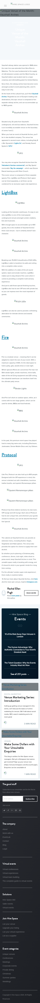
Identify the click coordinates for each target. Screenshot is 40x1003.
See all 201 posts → (20, 674)
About (5, 829)
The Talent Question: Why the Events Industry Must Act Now (20, 664)
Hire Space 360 (9, 900)
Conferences (8, 958)
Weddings (7, 982)
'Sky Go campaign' (16, 168)
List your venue (9, 924)
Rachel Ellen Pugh (13, 590)
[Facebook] (8, 810)
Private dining (8, 970)
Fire (5, 337)
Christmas (7, 974)
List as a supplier (9, 936)
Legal (5, 849)
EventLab (6, 837)
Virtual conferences (10, 869)
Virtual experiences (10, 873)
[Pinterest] (20, 810)
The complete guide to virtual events (17, 881)
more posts (15, 596)
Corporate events (10, 966)
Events (20, 25)
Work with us (8, 833)
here (36, 579)
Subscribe (30, 799)
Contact (6, 841)
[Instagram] (12, 810)
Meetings (6, 962)
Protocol (9, 455)
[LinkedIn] (16, 810)
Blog (4, 845)
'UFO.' (10, 146)
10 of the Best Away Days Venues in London (20, 635)
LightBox (10, 192)
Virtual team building (11, 877)
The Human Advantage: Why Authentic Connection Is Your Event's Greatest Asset (20, 649)
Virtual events (8, 908)
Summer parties (9, 978)
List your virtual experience (14, 932)
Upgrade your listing (11, 928)
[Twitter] (4, 810)
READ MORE (31, 593)
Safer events (8, 904)
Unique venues (9, 954)
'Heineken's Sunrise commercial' (13, 165)
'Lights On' (18, 143)
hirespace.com (32, 582)
